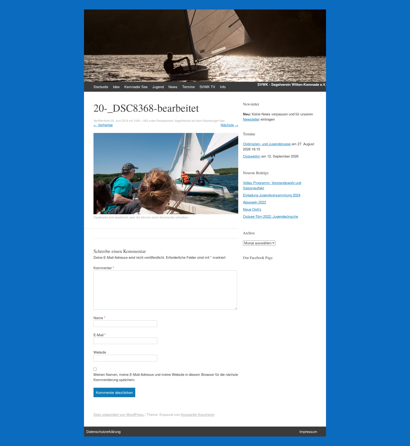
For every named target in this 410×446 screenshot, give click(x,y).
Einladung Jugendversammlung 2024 (271, 194)
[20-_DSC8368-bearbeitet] (165, 212)
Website (99, 352)
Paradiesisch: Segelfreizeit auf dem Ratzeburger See (190, 120)
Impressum (308, 431)
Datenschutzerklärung (103, 431)
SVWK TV (207, 86)
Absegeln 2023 (254, 202)
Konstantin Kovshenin (197, 414)
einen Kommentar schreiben (170, 217)
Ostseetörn (251, 156)
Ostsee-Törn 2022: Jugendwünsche (270, 216)
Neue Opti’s (252, 209)
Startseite (100, 86)
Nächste (229, 124)
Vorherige (103, 124)
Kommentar (103, 267)
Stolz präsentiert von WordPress (118, 414)
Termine (188, 86)
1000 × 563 (141, 120)
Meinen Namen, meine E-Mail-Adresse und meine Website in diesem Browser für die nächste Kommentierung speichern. (165, 377)
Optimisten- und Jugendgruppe (267, 143)
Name (99, 317)
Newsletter (251, 119)
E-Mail (99, 334)
